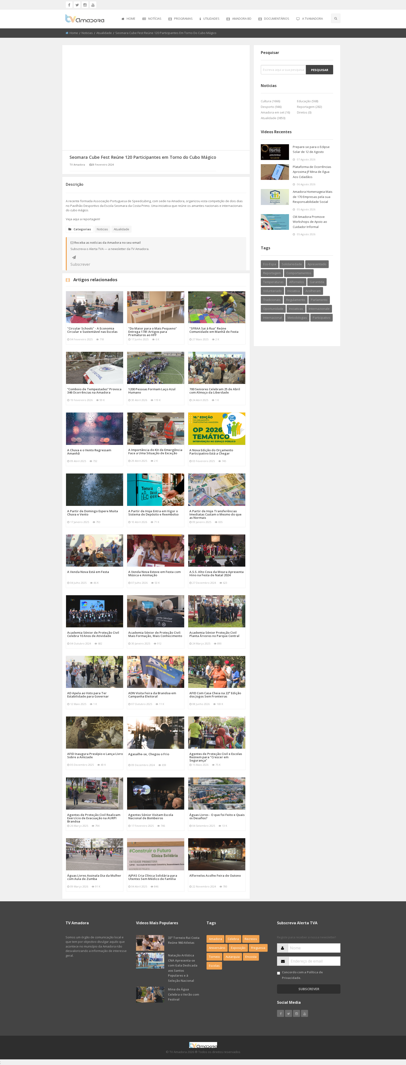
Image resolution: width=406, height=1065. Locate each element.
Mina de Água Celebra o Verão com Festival (183, 994)
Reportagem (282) (309, 107)
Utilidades (211, 18)
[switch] (278, 973)
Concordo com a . (302, 975)
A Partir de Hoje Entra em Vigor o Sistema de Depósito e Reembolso (153, 512)
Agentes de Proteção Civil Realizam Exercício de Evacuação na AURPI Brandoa (93, 818)
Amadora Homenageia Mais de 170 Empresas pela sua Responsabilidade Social (312, 197)
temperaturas (273, 282)
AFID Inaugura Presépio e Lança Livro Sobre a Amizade (95, 755)
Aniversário (217, 948)
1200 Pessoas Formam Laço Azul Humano (152, 390)
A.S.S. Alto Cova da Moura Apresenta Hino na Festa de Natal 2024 (216, 573)
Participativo (321, 317)
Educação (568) (307, 101)
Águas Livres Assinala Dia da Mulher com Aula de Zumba (94, 877)
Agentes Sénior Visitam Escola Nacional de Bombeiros (150, 816)
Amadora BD (241, 18)
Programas (183, 18)
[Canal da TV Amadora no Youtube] (93, 4)
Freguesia (258, 948)
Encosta (251, 957)
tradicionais (272, 300)
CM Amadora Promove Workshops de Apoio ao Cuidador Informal (310, 222)
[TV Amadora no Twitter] (77, 4)
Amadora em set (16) (275, 112)
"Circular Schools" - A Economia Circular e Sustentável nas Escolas (92, 330)
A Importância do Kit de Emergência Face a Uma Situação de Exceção (155, 451)
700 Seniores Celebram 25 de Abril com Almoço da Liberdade (214, 390)
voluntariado (272, 291)
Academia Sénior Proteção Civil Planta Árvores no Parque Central (214, 634)
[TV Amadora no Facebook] (69, 4)
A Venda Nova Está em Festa (88, 572)
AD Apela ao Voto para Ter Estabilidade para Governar (88, 694)
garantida (317, 282)
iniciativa (293, 291)
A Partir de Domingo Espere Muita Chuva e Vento (92, 512)
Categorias (82, 229)
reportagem (272, 273)
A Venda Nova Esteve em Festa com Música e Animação (154, 573)
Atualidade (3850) (273, 118)
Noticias (87, 33)
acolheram (313, 291)
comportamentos (298, 273)
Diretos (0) (304, 112)
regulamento (295, 300)
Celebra (233, 939)
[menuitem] (128, 19)
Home (131, 18)
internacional (272, 317)
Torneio (214, 957)
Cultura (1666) (270, 101)
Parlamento (319, 300)
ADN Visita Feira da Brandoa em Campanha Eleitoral (152, 694)
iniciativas (296, 309)
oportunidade (273, 309)
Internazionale (319, 309)
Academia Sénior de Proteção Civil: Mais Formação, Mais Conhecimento (155, 634)
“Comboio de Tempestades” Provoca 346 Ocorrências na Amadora (94, 390)
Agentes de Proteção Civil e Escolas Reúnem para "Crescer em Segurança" (215, 757)
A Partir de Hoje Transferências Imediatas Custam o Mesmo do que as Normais (215, 514)
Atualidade (104, 33)
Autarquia (233, 957)
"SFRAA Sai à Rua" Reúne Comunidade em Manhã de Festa (213, 330)
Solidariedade (292, 264)
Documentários (276, 18)
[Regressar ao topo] (391, 1036)
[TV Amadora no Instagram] (85, 4)
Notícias (154, 18)
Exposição (238, 948)
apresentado (317, 264)
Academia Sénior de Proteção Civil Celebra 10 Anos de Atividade (93, 634)
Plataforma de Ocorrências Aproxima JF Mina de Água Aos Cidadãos (312, 172)
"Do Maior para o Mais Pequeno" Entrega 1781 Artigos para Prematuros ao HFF (152, 331)
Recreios (251, 939)
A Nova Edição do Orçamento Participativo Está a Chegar (211, 451)
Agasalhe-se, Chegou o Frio (148, 754)
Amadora (215, 939)
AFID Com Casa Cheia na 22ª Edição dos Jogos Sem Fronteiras (215, 694)
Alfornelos (296, 282)
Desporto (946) (271, 107)
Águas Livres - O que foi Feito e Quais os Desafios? (217, 816)
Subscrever (74, 257)
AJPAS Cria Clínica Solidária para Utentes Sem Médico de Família (152, 877)
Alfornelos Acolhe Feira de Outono (215, 875)
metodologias (297, 317)
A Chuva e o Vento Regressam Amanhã (89, 451)
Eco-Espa (269, 264)
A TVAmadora (312, 18)
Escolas (214, 965)
